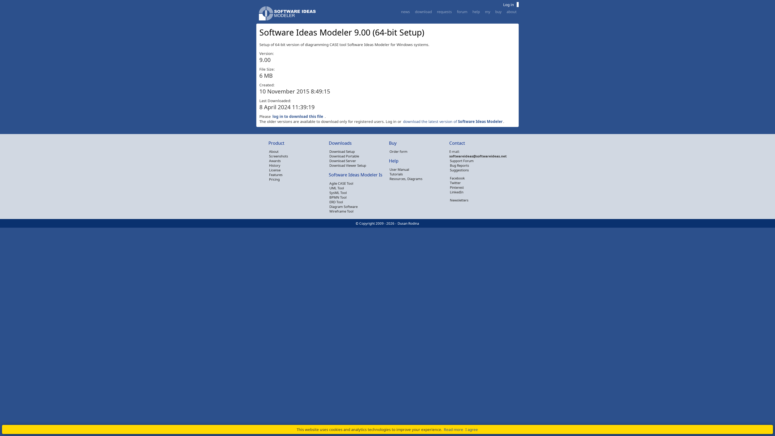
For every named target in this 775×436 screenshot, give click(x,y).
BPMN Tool (338, 197)
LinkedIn (456, 192)
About (512, 11)
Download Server (342, 160)
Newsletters (459, 200)
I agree (471, 429)
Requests (444, 11)
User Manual (399, 169)
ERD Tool (336, 202)
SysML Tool (338, 192)
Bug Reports (459, 165)
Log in (508, 4)
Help (476, 11)
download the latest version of (453, 121)
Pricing (274, 179)
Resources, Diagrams (406, 178)
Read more (453, 429)
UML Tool (336, 188)
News (405, 11)
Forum (462, 11)
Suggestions (459, 170)
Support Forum (462, 160)
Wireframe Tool (341, 211)
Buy (498, 11)
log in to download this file (297, 116)
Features (276, 174)
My (487, 11)
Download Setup (342, 151)
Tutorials (396, 174)
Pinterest (457, 187)
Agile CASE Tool (341, 183)
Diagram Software (343, 206)
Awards (275, 160)
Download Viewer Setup (347, 165)
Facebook (457, 178)
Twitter (455, 182)
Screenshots (278, 156)
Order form (398, 151)
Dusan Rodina (408, 223)
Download (423, 11)
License (275, 170)
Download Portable (344, 156)
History (274, 165)
